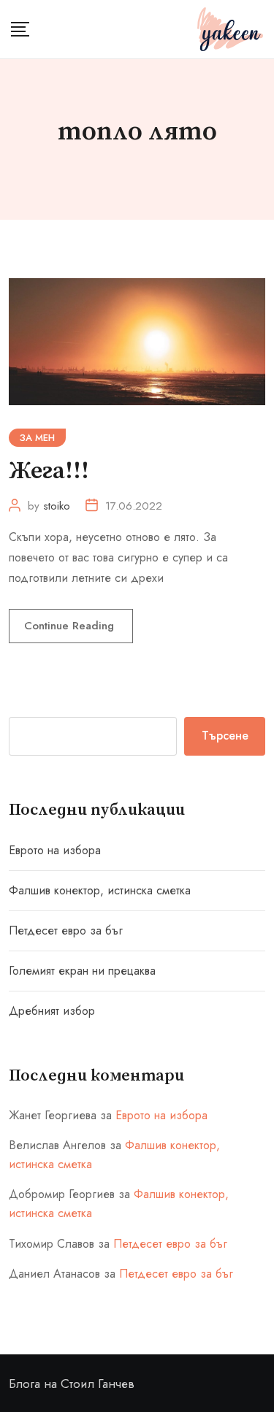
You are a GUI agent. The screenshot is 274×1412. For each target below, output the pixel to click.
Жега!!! (49, 471)
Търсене (225, 735)
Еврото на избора (55, 850)
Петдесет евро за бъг (66, 930)
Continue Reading (71, 626)
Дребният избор (52, 1010)
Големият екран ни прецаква (82, 970)
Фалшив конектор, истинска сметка (100, 890)
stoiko (56, 506)
